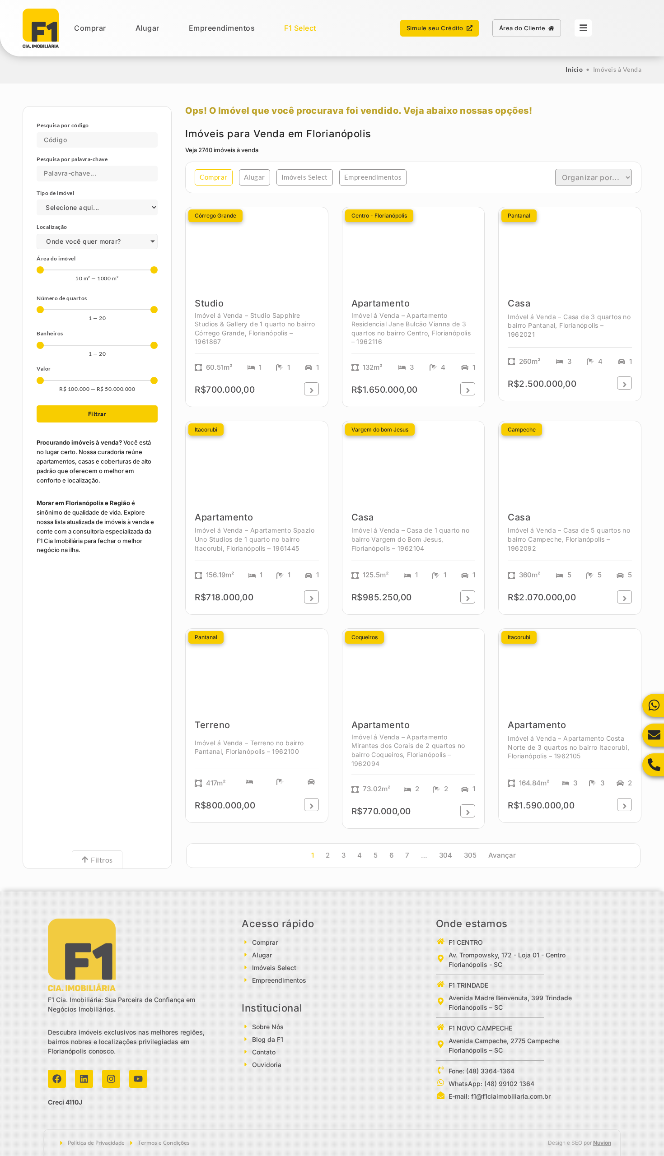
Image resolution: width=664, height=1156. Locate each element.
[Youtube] (138, 1079)
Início (574, 69)
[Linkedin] (84, 1079)
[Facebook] (57, 1079)
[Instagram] (111, 1079)
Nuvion (602, 1142)
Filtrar (97, 414)
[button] (214, 177)
